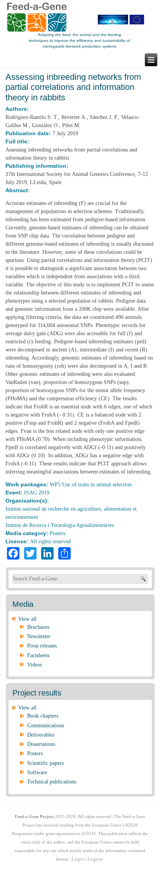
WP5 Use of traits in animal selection (91, 484)
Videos (34, 665)
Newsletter (38, 636)
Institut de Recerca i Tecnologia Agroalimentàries (59, 525)
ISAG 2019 (36, 493)
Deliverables (40, 735)
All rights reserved (50, 541)
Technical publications (51, 782)
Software (37, 772)
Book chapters (42, 716)
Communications (45, 725)
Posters (57, 533)
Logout (95, 859)
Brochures (38, 627)
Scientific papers (45, 763)
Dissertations (41, 744)
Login (77, 859)
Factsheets (38, 655)
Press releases (42, 646)
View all (27, 619)
